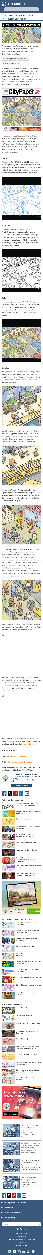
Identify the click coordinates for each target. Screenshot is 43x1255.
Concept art (8, 1208)
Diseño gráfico (10, 58)
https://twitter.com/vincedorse (20, 762)
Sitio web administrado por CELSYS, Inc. (21, 1240)
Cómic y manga (10, 1218)
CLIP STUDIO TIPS (21, 1242)
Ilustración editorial (12, 63)
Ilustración (24, 58)
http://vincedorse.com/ (18, 757)
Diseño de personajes (12, 1213)
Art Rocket (21, 1229)
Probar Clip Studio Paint (21, 785)
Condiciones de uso (21, 1233)
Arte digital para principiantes (15, 1203)
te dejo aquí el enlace (28, 744)
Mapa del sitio (21, 1236)
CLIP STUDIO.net (21, 1245)
